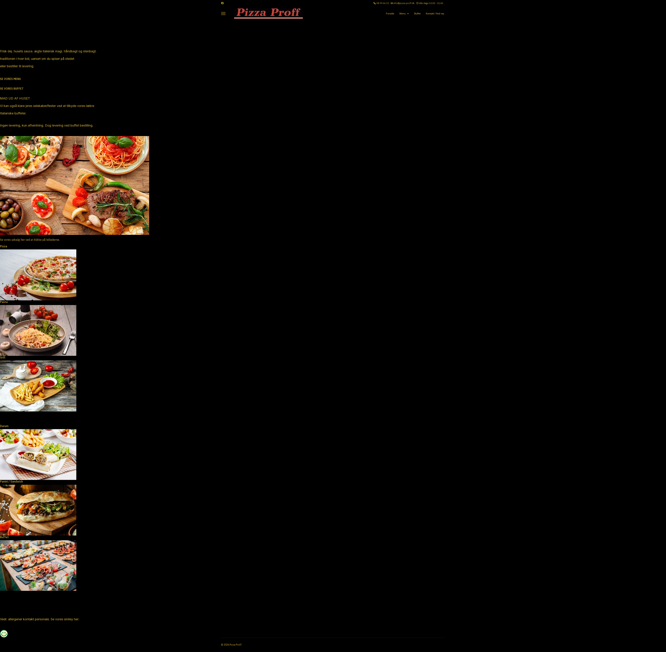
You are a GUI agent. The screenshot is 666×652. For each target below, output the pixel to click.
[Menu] (223, 13)
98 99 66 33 (382, 3)
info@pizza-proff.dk (404, 3)
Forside (390, 13)
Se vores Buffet (11, 88)
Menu (402, 13)
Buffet (417, 13)
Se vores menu (10, 79)
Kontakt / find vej (435, 13)
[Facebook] (222, 3)
